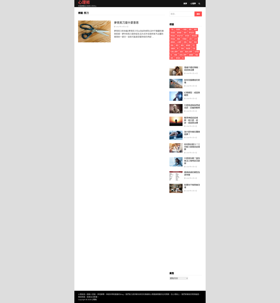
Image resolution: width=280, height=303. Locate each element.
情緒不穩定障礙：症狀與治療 (192, 68)
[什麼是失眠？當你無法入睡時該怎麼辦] (176, 158)
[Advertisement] (185, 232)
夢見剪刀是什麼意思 (126, 22)
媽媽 (178, 39)
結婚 (181, 52)
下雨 (172, 29)
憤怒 (177, 45)
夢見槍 (173, 36)
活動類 (173, 48)
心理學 (193, 3)
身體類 (191, 55)
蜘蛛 (175, 55)
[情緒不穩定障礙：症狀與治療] (176, 68)
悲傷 (185, 42)
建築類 (173, 42)
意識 (172, 45)
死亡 (193, 45)
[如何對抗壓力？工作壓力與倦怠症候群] (176, 144)
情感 (190, 42)
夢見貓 (173, 39)
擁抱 (182, 45)
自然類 (196, 52)
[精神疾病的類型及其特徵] (176, 172)
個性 (190, 29)
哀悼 (185, 33)
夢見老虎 (194, 36)
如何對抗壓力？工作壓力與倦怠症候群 (192, 147)
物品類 (188, 48)
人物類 (184, 29)
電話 (196, 55)
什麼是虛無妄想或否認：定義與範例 (192, 106)
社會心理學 (174, 52)
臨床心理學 (188, 52)
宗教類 (184, 39)
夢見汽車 (180, 36)
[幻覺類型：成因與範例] (176, 93)
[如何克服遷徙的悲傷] (176, 80)
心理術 (94, 299)
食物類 (178, 58)
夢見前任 (191, 33)
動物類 (179, 33)
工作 (195, 39)
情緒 (195, 42)
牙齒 (182, 48)
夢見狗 (187, 36)
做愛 (195, 29)
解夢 (185, 3)
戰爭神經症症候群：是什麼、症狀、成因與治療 (191, 120)
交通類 (178, 29)
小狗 (190, 39)
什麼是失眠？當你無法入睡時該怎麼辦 (192, 160)
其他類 (173, 33)
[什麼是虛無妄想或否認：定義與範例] (176, 105)
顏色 (172, 58)
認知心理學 (182, 55)
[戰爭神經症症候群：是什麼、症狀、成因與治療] (176, 118)
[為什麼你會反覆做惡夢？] (176, 132)
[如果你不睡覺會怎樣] (176, 185)
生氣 (193, 48)
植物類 (188, 45)
